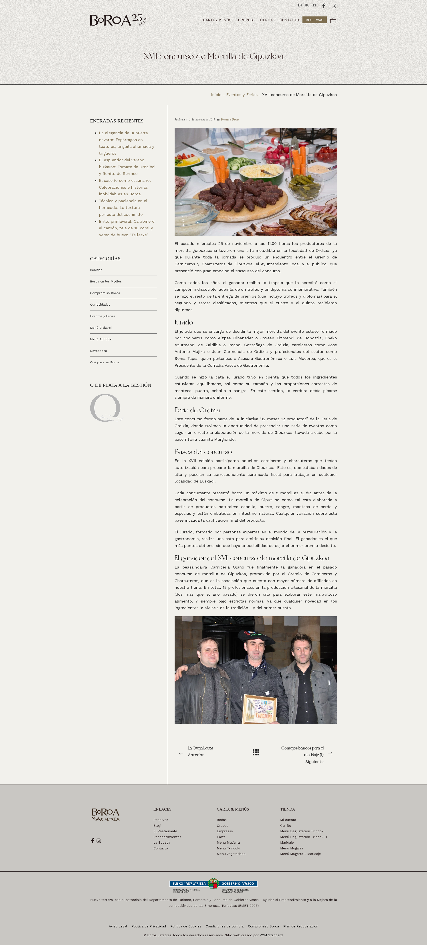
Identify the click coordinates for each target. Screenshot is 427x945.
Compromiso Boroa (105, 293)
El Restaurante (165, 831)
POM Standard (271, 935)
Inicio (216, 94)
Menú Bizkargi (101, 327)
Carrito (285, 826)
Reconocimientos (167, 837)
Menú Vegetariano (231, 854)
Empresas (225, 831)
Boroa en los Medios (106, 281)
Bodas (222, 820)
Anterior (200, 751)
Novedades (98, 350)
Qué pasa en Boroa (104, 362)
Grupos (222, 826)
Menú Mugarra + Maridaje (300, 854)
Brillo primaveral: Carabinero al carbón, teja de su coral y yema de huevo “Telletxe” (127, 228)
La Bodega (161, 843)
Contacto (160, 848)
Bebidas (96, 270)
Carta (221, 837)
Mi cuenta (288, 820)
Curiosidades (100, 304)
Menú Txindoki (101, 339)
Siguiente (302, 755)
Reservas (160, 820)
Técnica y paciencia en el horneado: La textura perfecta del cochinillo (123, 207)
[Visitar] (324, 5)
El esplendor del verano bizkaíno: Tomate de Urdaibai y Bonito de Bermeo (127, 167)
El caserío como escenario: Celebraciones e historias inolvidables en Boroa (125, 187)
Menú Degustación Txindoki (302, 831)
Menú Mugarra (228, 843)
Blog (157, 826)
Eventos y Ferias (242, 94)
